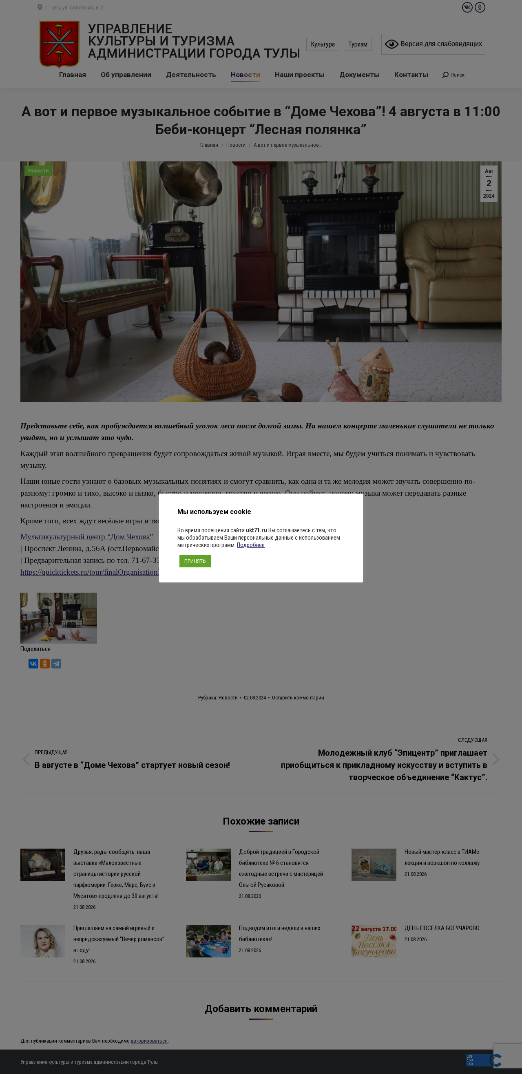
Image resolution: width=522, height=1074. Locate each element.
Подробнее (251, 545)
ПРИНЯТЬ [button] (195, 561)
